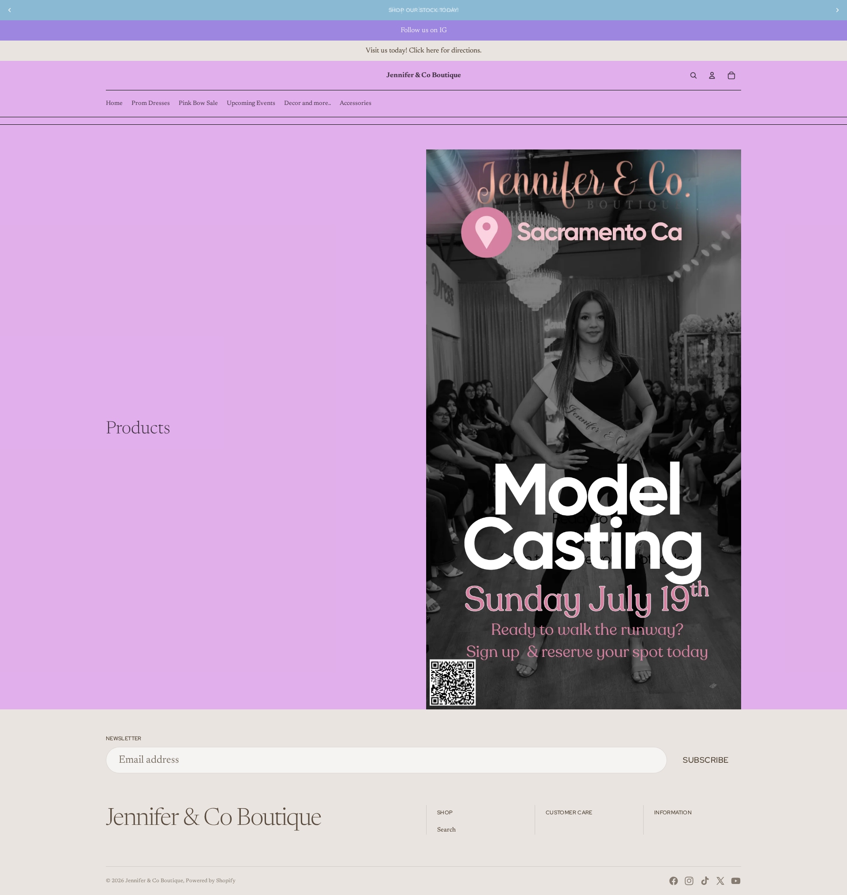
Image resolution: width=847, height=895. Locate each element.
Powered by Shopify (211, 881)
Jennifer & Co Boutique (154, 881)
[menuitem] (114, 103)
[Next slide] (837, 10)
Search (446, 830)
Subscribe (706, 760)
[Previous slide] (9, 10)
